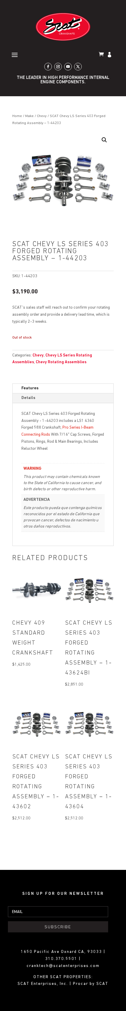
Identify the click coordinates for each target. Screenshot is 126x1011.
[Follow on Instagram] (58, 66)
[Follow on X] (78, 66)
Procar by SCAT (90, 984)
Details (28, 398)
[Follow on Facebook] (48, 66)
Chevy (42, 116)
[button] (104, 140)
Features (30, 388)
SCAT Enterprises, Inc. (43, 984)
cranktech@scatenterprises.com (63, 966)
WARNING (32, 468)
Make (29, 116)
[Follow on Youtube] (68, 66)
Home (17, 116)
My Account (110, 55)
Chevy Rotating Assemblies (61, 362)
